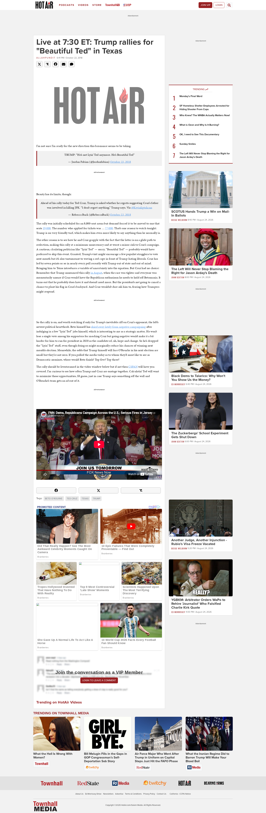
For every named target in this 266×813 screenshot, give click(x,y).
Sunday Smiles (187, 144)
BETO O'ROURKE (53, 498)
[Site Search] (229, 5)
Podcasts (66, 5)
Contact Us (161, 794)
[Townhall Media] (45, 806)
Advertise (119, 794)
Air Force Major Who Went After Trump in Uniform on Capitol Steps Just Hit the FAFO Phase (157, 757)
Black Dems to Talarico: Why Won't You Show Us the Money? (198, 378)
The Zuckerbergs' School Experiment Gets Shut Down (199, 435)
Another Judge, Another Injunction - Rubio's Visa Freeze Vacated (199, 542)
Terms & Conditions (133, 794)
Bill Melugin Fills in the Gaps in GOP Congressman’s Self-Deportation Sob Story (105, 757)
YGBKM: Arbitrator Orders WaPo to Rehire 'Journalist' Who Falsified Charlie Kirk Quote (198, 604)
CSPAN (133, 367)
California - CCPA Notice (180, 794)
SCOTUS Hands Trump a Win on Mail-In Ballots (200, 213)
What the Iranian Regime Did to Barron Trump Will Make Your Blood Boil (207, 757)
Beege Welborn (179, 219)
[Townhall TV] (113, 5)
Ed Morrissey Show (93, 794)
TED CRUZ (72, 498)
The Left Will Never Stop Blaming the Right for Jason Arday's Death (199, 271)
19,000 (47, 228)
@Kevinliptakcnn (141, 207)
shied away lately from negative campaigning (118, 327)
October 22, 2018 (120, 162)
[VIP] (127, 5)
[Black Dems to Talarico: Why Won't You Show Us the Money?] (201, 353)
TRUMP (96, 498)
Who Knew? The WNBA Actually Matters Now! (204, 115)
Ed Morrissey (178, 384)
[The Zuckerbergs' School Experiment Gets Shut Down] (201, 411)
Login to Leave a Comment (99, 680)
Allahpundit (45, 58)
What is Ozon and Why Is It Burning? (199, 124)
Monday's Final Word (190, 96)
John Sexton (177, 277)
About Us (79, 794)
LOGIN (219, 5)
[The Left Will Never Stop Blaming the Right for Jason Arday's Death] (201, 246)
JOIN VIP (205, 5)
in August (96, 273)
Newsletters (108, 794)
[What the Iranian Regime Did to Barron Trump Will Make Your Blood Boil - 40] (209, 734)
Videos (83, 5)
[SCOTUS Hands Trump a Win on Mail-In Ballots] (201, 189)
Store (97, 5)
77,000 (109, 228)
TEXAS (85, 498)
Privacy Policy (149, 794)
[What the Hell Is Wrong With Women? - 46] (56, 734)
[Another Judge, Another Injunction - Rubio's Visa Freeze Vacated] (201, 517)
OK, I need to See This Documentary (199, 134)
